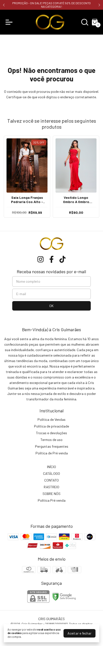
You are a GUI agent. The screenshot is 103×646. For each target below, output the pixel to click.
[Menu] (10, 22)
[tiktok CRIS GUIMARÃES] (62, 259)
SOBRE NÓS (51, 493)
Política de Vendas (52, 419)
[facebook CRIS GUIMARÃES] (51, 259)
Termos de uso (51, 439)
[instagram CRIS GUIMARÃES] (40, 259)
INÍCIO (51, 467)
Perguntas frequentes (51, 446)
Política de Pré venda (52, 453)
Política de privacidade (51, 426)
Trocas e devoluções (51, 433)
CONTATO (51, 480)
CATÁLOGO (51, 473)
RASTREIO (51, 487)
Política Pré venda (52, 500)
